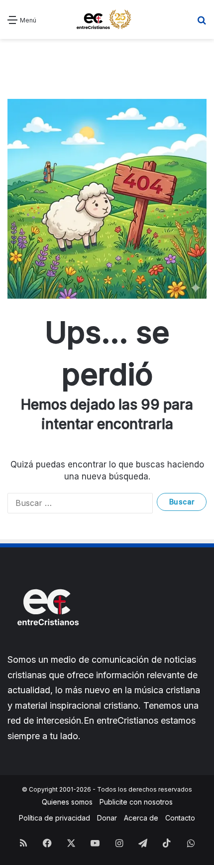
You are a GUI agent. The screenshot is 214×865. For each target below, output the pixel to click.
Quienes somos (67, 802)
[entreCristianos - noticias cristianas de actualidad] (107, 19)
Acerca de (141, 818)
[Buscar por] (202, 23)
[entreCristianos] (47, 647)
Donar (107, 818)
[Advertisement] (107, 61)
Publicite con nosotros (136, 802)
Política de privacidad (54, 818)
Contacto (180, 818)
